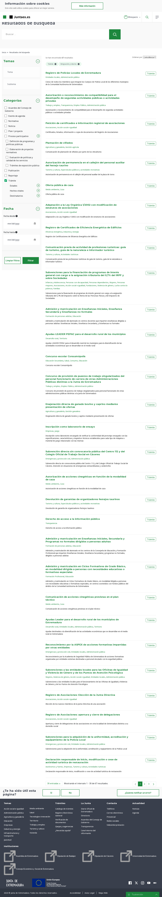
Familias (56, 288)
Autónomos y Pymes (54, 766)
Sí (51, 792)
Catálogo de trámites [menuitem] (64, 808)
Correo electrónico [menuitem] (115, 812)
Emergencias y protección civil (58, 458)
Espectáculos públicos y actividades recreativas (80, 170)
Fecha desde (10, 216)
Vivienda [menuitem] (33, 832)
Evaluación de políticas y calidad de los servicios (19, 159)
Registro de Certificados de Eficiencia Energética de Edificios (84, 228)
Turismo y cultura (53, 170)
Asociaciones (51, 127)
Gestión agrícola (72, 147)
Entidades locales (53, 77)
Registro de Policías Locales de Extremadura (73, 73)
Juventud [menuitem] (7, 840)
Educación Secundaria (54, 360)
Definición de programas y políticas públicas (20, 143)
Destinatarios (16, 195)
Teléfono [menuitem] (110, 808)
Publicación (13, 170)
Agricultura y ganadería (55, 147)
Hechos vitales (17, 190)
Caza (62, 189)
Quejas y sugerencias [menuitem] (64, 826)
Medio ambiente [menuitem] (37, 808)
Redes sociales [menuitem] (113, 821)
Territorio (63, 338)
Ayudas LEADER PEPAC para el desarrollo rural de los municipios (86, 334)
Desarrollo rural (52, 338)
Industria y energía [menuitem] (12, 829)
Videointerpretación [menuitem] (115, 825)
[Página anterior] (135, 784)
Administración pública (70, 77)
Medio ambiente (52, 189)
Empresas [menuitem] (8, 825)
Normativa (13, 121)
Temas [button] (9, 61)
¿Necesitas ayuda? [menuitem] (63, 830)
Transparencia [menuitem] (87, 826)
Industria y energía (71, 232)
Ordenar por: (137, 57)
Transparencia (67, 105)
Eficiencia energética (54, 232)
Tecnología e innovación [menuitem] (40, 816)
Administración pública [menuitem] (13, 812)
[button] (132, 17)
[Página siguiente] (153, 784)
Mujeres (112, 282)
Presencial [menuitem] (111, 817)
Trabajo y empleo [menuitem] (37, 824)
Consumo (74, 360)
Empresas (50, 431)
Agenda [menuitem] (135, 812)
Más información (87, 6)
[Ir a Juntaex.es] (12, 17)
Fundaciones (91, 285)
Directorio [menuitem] (85, 815)
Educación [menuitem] (8, 821)
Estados (13, 185)
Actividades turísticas (69, 254)
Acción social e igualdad (67, 127)
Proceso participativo (18, 136)
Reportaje (13, 175)
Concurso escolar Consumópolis (66, 356)
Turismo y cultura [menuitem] (37, 828)
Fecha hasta (9, 232)
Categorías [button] (13, 100)
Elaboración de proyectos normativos (19, 151)
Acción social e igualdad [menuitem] (14, 808)
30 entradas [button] (54, 784)
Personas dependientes (98, 282)
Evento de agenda (16, 116)
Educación (77, 316)
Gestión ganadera (72, 411)
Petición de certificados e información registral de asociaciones (85, 123)
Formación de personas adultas (59, 316)
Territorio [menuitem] (34, 820)
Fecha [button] (9, 208)
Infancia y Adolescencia (55, 282)
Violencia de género (105, 285)
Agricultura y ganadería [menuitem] (14, 817)
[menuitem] (21, 856)
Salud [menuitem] (32, 812)
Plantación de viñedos (59, 143)
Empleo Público (80, 105)
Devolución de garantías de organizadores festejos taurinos (83, 499)
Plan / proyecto (15, 131)
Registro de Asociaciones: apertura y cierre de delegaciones (83, 715)
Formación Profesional (55, 576)
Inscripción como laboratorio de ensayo (70, 427)
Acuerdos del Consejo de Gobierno (18, 109)
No (70, 792)
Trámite (12, 180)
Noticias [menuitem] (135, 808)
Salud (66, 360)
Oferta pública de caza (59, 185)
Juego (57, 431)
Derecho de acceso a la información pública (73, 519)
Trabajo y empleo (53, 105)
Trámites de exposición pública (24, 165)
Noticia (11, 126)
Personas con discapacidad (77, 282)
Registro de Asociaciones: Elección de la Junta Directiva (80, 695)
